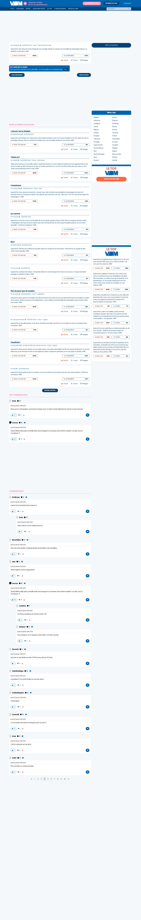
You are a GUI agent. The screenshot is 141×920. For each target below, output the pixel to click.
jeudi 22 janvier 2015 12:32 (24, 610)
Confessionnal (60, 9)
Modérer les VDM (111, 3)
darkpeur (22, 627)
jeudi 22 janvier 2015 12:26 (18, 427)
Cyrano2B (15, 714)
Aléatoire (20, 9)
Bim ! (13, 242)
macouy (15, 423)
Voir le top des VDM (111, 179)
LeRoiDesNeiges (18, 671)
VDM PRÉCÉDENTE (16, 75)
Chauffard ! (15, 342)
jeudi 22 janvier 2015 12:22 (18, 566)
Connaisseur (16, 186)
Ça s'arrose (15, 214)
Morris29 (15, 649)
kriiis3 (14, 758)
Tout (12, 9)
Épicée (28, 9)
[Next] (31, 779)
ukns (14, 562)
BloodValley (16, 540)
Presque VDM (73, 9)
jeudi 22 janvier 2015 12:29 (18, 697)
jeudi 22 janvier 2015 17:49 (25, 631)
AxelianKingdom (18, 693)
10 (65, 779)
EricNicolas (16, 497)
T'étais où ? (15, 157)
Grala (14, 736)
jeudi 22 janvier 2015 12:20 (18, 502)
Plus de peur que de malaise (23, 291)
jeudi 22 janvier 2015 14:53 (25, 522)
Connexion (127, 3)
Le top (49, 9)
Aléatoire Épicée (39, 9)
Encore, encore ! (50, 390)
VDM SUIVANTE (84, 75)
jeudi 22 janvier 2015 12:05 (18, 406)
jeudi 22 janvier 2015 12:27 (18, 654)
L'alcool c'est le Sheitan (20, 131)
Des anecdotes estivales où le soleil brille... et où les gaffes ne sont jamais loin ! (38, 68)
